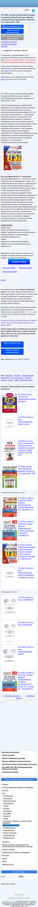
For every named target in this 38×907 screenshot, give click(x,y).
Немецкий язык (8, 830)
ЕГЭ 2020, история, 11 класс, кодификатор (26, 623)
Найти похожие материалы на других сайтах (12, 37)
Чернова (17, 375)
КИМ (16, 380)
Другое (4, 858)
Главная (5, 784)
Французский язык (9, 833)
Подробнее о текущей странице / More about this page (9, 44)
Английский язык (9, 828)
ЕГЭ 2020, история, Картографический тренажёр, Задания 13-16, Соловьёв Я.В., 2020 (26, 470)
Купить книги (19, 262)
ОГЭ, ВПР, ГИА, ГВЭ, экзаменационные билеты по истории (17, 768)
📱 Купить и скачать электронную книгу (12, 31)
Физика (5, 806)
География (7, 813)
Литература (7, 811)
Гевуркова (9, 375)
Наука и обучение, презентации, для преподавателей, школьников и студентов (17, 845)
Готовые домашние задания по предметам (17, 787)
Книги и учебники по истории (13, 758)
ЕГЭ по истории (17, 378)
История (6, 808)
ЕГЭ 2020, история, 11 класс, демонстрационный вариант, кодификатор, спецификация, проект (26, 572)
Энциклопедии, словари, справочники (16, 852)
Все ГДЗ (5, 790)
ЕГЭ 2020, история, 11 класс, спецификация (26, 598)
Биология (6, 816)
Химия (5, 818)
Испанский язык (9, 835)
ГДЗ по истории (8, 755)
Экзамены (6, 841)
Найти (4, 861)
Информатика (8, 803)
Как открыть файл (25, 268)
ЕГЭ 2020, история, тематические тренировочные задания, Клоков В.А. (27, 398)
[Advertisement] (12, 87)
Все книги (5, 855)
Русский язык (8, 796)
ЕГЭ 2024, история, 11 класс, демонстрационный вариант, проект (26, 420)
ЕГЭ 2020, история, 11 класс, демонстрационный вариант (26, 650)
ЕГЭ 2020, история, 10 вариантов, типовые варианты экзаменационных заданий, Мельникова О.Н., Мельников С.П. (26, 503)
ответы (10, 380)
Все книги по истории (10, 752)
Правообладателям (10, 272)
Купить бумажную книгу (12, 343)
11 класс (28, 378)
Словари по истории (10, 772)
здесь (7, 71)
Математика (7, 798)
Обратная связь (8, 864)
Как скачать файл (9, 268)
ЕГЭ (3, 793)
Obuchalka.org (9, 901)
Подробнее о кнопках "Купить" (16, 50)
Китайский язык (9, 838)
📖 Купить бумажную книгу (12, 26)
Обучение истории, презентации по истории (19, 764)
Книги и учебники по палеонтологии (16, 761)
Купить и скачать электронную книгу (12, 351)
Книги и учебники (8, 849)
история (4, 380)
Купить (3, 280)
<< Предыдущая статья (11, 696)
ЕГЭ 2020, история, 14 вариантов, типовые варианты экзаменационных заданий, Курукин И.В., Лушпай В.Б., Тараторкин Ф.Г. (26, 528)
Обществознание (9, 801)
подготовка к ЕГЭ (26, 380)
